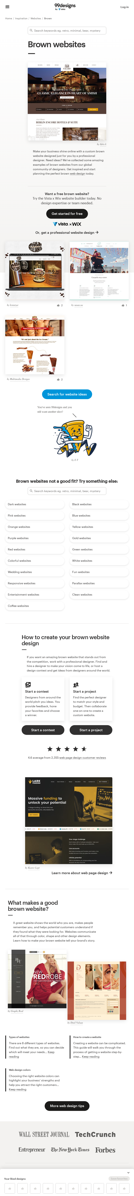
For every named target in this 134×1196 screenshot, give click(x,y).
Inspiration (21, 18)
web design (77, 173)
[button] (128, 1172)
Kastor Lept (34, 867)
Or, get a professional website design (64, 232)
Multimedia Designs (20, 379)
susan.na (78, 305)
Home (9, 18)
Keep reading (90, 1056)
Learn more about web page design (80, 873)
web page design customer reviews (82, 757)
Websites (36, 18)
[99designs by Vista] (65, 6)
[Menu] (7, 6)
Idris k (103, 144)
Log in (125, 7)
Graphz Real (17, 1011)
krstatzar (14, 305)
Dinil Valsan (76, 1022)
